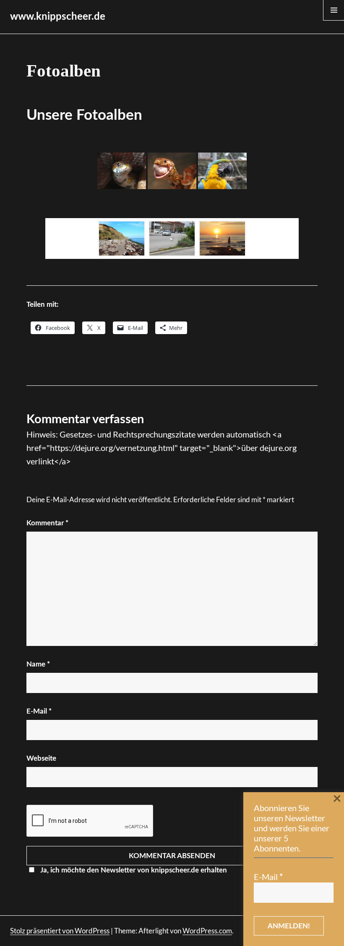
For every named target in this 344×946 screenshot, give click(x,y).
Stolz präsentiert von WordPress (59, 930)
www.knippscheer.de (57, 17)
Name (38, 664)
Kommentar (47, 523)
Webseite (41, 758)
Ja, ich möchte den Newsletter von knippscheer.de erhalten (133, 870)
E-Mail (39, 711)
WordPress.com (207, 930)
